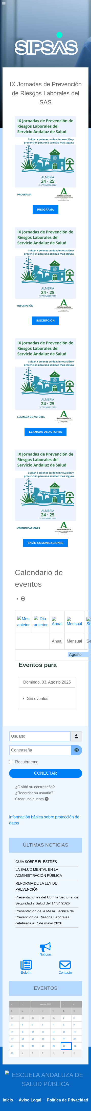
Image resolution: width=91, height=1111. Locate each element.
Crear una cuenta (30, 799)
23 (75, 1039)
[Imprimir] (23, 599)
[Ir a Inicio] (46, 43)
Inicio (8, 1100)
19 (33, 1039)
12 (33, 1032)
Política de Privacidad (67, 1100)
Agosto (43, 1004)
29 (64, 1046)
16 (75, 1032)
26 (33, 1046)
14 (54, 1032)
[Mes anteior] (23, 621)
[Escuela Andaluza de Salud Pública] (45, 1079)
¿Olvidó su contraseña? (35, 787)
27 (43, 1046)
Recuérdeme (26, 762)
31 (12, 1053)
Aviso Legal (29, 1100)
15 (64, 1032)
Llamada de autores (45, 431)
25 (23, 1046)
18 (23, 1039)
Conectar (45, 773)
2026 (49, 1004)
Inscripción (45, 320)
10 (12, 1032)
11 (23, 1032)
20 (43, 1039)
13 (43, 1032)
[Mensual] (74, 621)
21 (54, 1039)
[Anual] (57, 621)
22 (64, 1039)
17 (12, 1039)
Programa (45, 209)
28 (54, 1046)
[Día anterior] (41, 621)
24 (12, 1046)
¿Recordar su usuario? (34, 793)
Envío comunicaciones (45, 542)
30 (75, 1046)
